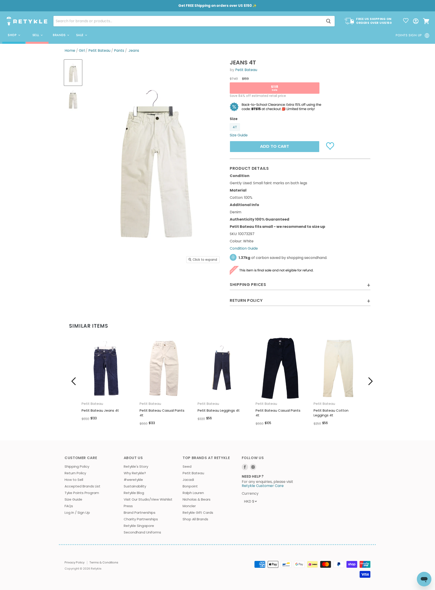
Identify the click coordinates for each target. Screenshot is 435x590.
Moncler (189, 506)
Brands (60, 35)
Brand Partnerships (139, 512)
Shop (13, 35)
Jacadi (188, 479)
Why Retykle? (135, 473)
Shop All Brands (195, 519)
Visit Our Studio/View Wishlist (148, 499)
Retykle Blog (134, 492)
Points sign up (409, 35)
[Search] (328, 21)
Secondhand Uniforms (142, 532)
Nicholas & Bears (196, 499)
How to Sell (74, 479)
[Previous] (73, 381)
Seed (187, 466)
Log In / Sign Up (77, 512)
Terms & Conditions (103, 562)
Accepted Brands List (82, 486)
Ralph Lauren (193, 492)
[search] (187, 21)
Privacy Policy (75, 562)
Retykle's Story (136, 466)
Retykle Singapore (139, 525)
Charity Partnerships (141, 519)
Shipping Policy (77, 466)
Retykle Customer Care (263, 485)
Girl (82, 51)
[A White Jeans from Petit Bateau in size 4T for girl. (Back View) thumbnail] (73, 99)
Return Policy (75, 473)
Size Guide (73, 499)
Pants (119, 51)
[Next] (370, 381)
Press (128, 506)
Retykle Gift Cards (198, 512)
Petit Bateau (99, 51)
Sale (80, 35)
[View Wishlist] (405, 21)
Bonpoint (190, 486)
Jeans (133, 51)
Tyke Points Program (82, 492)
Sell (36, 35)
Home (70, 51)
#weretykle (133, 479)
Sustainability (135, 486)
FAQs (69, 506)
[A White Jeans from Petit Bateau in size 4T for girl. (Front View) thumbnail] (73, 73)
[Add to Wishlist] (330, 146)
